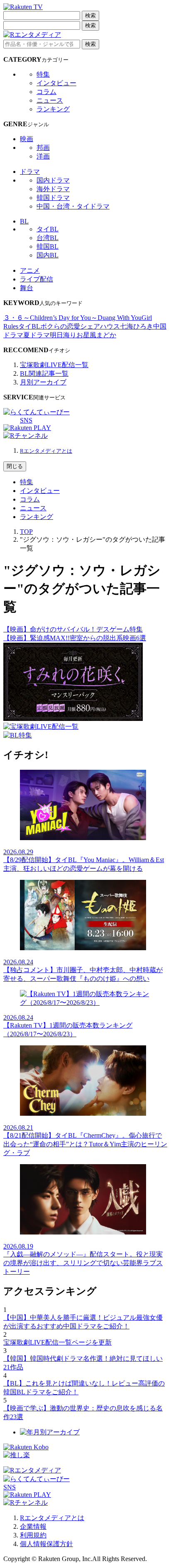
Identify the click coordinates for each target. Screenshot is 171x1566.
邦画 (43, 147)
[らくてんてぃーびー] (36, 412)
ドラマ (30, 171)
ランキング (53, 109)
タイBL (48, 229)
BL (24, 221)
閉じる (15, 466)
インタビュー (56, 82)
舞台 (26, 287)
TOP (26, 531)
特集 (43, 74)
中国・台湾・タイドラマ (73, 206)
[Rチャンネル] (25, 435)
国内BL (48, 255)
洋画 (43, 156)
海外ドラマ (53, 188)
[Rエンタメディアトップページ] (32, 1470)
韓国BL (48, 246)
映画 (26, 138)
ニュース (50, 100)
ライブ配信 (36, 279)
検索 (90, 15)
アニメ (30, 270)
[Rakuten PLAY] (27, 427)
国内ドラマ (53, 180)
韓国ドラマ (53, 197)
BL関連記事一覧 (44, 373)
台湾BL (48, 237)
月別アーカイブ (43, 382)
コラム (46, 91)
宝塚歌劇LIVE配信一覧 (54, 364)
